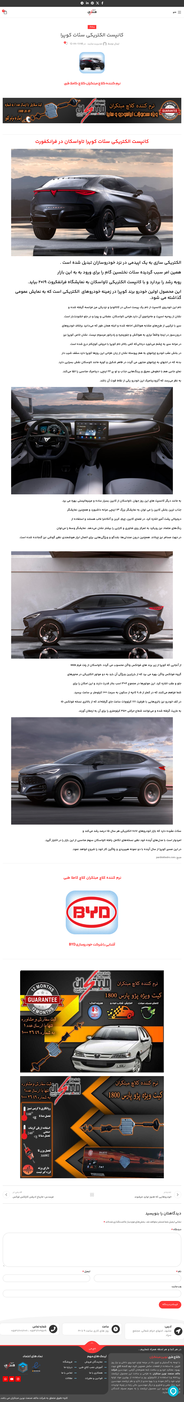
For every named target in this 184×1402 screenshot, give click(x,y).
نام (178, 1272)
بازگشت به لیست (92, 1194)
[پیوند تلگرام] (82, 3)
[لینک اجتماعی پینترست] (92, 3)
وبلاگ (92, 27)
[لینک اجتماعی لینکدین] (87, 3)
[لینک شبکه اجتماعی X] (97, 3)
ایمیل (86, 1272)
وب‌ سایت (176, 1286)
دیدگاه (176, 1230)
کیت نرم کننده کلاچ (127, 1366)
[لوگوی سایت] (92, 12)
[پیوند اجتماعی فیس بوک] (102, 3)
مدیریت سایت (95, 44)
